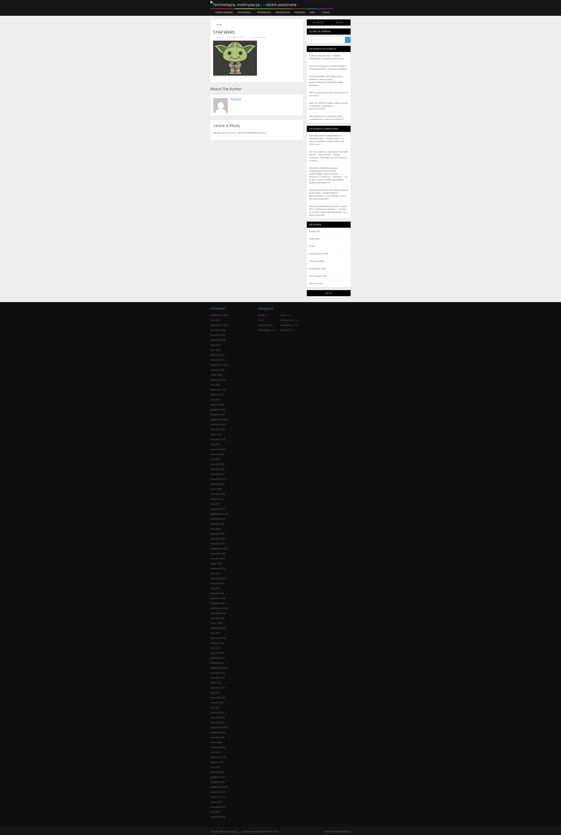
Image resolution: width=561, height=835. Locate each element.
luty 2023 (215, 399)
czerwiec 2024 (218, 340)
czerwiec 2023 (217, 379)
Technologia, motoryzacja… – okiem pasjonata (235, 831)
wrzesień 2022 (218, 424)
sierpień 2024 (217, 335)
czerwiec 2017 (217, 687)
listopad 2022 (217, 414)
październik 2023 (219, 365)
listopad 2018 (217, 603)
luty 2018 (215, 648)
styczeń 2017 (217, 712)
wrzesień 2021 (217, 479)
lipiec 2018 (216, 623)
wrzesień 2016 (218, 732)
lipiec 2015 (216, 802)
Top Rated (317, 22)
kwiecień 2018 (218, 638)
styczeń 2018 (217, 653)
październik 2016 (219, 727)
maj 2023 (215, 384)
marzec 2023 (217, 394)
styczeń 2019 (217, 593)
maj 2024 (215, 345)
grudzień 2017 (217, 658)
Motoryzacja (283, 12)
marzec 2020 (217, 524)
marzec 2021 (217, 499)
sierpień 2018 (217, 618)
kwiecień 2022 (218, 449)
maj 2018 (215, 633)
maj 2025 (215, 320)
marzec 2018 (217, 643)
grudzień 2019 (217, 538)
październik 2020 (219, 514)
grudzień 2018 (217, 598)
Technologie (244, 12)
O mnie (325, 12)
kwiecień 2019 (217, 578)
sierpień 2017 (217, 678)
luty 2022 (215, 459)
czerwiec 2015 (217, 807)
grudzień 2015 (217, 777)
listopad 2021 (217, 474)
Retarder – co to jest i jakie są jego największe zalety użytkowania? (328, 179)
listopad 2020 (217, 509)
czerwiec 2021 (217, 494)
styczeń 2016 (217, 772)
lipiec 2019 (216, 563)
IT (310, 246)
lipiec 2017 (216, 682)
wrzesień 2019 (217, 553)
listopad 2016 (217, 722)
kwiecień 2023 (218, 389)
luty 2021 (215, 504)
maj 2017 (215, 692)
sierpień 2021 (217, 484)
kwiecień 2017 (217, 697)
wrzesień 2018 (218, 613)
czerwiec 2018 (218, 628)
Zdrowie (313, 283)
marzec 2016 (217, 762)
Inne (312, 12)
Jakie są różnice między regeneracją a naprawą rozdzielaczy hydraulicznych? (328, 106)
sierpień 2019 (217, 558)
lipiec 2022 (216, 434)
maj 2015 (215, 812)
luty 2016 (215, 767)
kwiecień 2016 (218, 757)
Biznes (312, 231)
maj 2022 (215, 444)
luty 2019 (215, 588)
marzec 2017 (216, 702)
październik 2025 (219, 315)
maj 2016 (215, 752)
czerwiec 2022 (218, 439)
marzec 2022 (217, 454)
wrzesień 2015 (217, 792)
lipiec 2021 (216, 489)
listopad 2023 (217, 360)
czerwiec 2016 (217, 747)
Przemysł (299, 12)
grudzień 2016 (217, 717)
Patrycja (220, 37)
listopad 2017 (217, 663)
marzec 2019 (217, 583)
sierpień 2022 (217, 429)
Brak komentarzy (258, 37)
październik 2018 (219, 608)
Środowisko (264, 12)
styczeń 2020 (217, 533)
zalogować (231, 132)
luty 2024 (215, 350)
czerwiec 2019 (217, 568)
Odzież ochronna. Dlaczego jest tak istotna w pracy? (327, 157)
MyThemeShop (343, 831)
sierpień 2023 (217, 370)
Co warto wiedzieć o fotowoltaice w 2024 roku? (326, 141)
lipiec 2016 (216, 742)
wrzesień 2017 (217, 673)
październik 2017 (219, 668)
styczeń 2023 (217, 404)
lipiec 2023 (216, 375)
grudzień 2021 (217, 469)
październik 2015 (219, 787)
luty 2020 (215, 528)
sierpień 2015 (217, 797)
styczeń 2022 (217, 464)
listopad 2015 (217, 782)
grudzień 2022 (217, 409)
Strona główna (224, 12)
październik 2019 (219, 548)
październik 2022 (219, 419)
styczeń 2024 (217, 355)
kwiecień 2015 (217, 817)
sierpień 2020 (217, 519)
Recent (339, 22)
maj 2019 (215, 573)
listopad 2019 (217, 543)
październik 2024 (219, 325)
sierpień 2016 (217, 737)
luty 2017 (215, 707)
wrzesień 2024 (218, 330)
